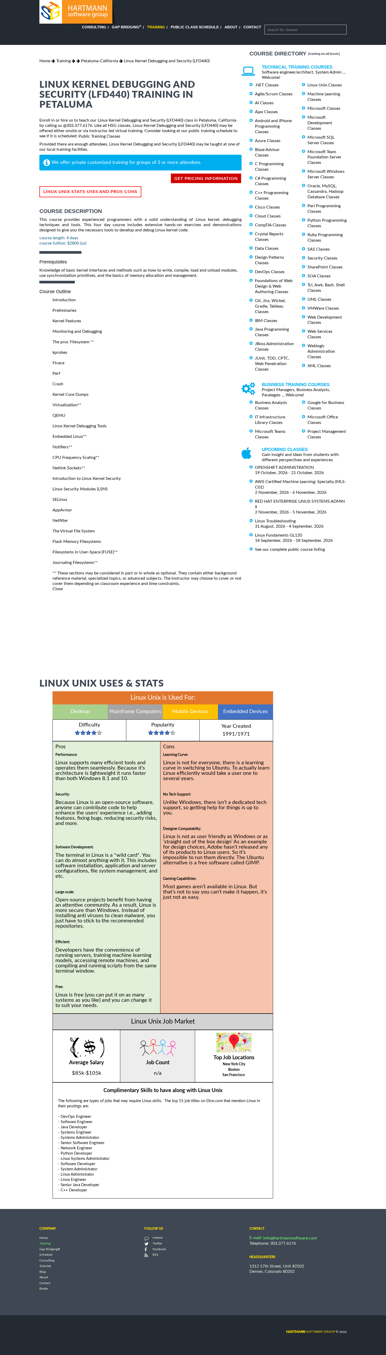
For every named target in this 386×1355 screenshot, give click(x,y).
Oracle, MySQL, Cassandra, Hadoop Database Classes (325, 191)
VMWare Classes (323, 308)
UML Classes (319, 299)
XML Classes (319, 366)
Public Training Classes (99, 136)
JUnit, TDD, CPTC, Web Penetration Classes (272, 363)
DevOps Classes (270, 272)
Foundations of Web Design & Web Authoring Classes (274, 286)
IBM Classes (266, 320)
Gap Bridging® (49, 1249)
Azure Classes (267, 141)
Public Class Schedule (195, 27)
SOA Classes (319, 276)
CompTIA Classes (270, 225)
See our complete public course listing (290, 549)
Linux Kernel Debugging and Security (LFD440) (167, 61)
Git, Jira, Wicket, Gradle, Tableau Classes (270, 306)
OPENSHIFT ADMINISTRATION (284, 467)
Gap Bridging (126, 27)
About (231, 27)
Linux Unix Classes (324, 85)
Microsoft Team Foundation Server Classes (324, 157)
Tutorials (45, 1266)
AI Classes (264, 103)
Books (43, 1288)
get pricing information (206, 178)
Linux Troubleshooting (275, 521)
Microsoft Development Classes (319, 123)
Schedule (45, 1255)
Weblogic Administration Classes (321, 351)
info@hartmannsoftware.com (290, 1238)
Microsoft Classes (323, 108)
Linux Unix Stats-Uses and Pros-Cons (90, 192)
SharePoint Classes (325, 267)
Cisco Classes (267, 207)
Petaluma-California (99, 61)
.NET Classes (267, 85)
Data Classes (267, 248)
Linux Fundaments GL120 (278, 535)
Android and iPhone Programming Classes (273, 126)
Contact (252, 27)
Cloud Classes (268, 216)
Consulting (94, 27)
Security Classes (322, 258)
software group (310, 1331)
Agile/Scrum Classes (274, 94)
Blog (42, 1271)
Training (156, 27)
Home (44, 61)
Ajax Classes (266, 112)
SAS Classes (318, 249)
